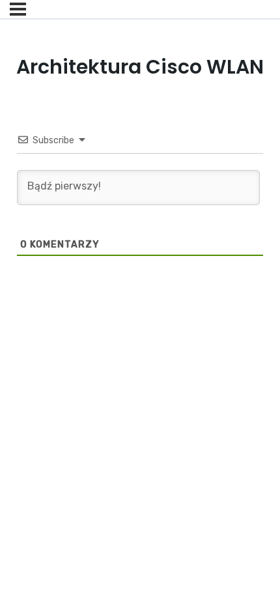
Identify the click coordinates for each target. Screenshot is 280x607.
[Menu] (18, 9)
